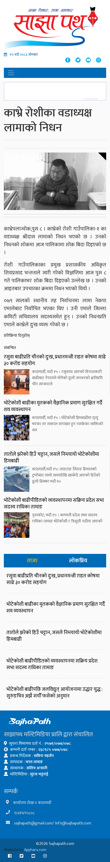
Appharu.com (35, 849)
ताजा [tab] (32, 560)
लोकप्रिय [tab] (78, 560)
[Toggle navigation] (11, 73)
